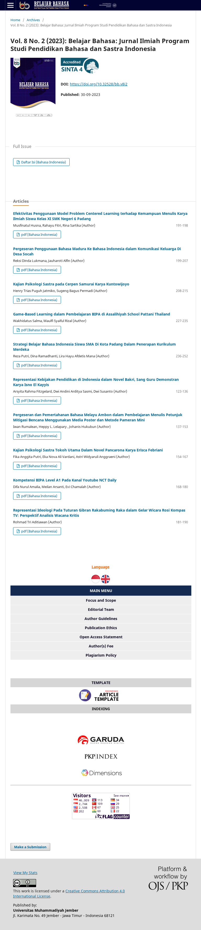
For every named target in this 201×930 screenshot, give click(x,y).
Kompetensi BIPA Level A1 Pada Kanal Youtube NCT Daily (64, 480)
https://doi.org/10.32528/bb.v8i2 (98, 84)
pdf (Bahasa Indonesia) (38, 234)
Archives (33, 20)
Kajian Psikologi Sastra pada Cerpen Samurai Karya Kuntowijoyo (71, 284)
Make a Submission (30, 847)
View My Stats (25, 872)
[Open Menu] (10, 5)
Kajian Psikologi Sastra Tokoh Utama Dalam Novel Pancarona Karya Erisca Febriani (88, 449)
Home (15, 20)
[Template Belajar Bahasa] (101, 701)
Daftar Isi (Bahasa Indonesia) (43, 162)
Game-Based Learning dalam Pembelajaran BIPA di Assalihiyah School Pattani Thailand (91, 314)
